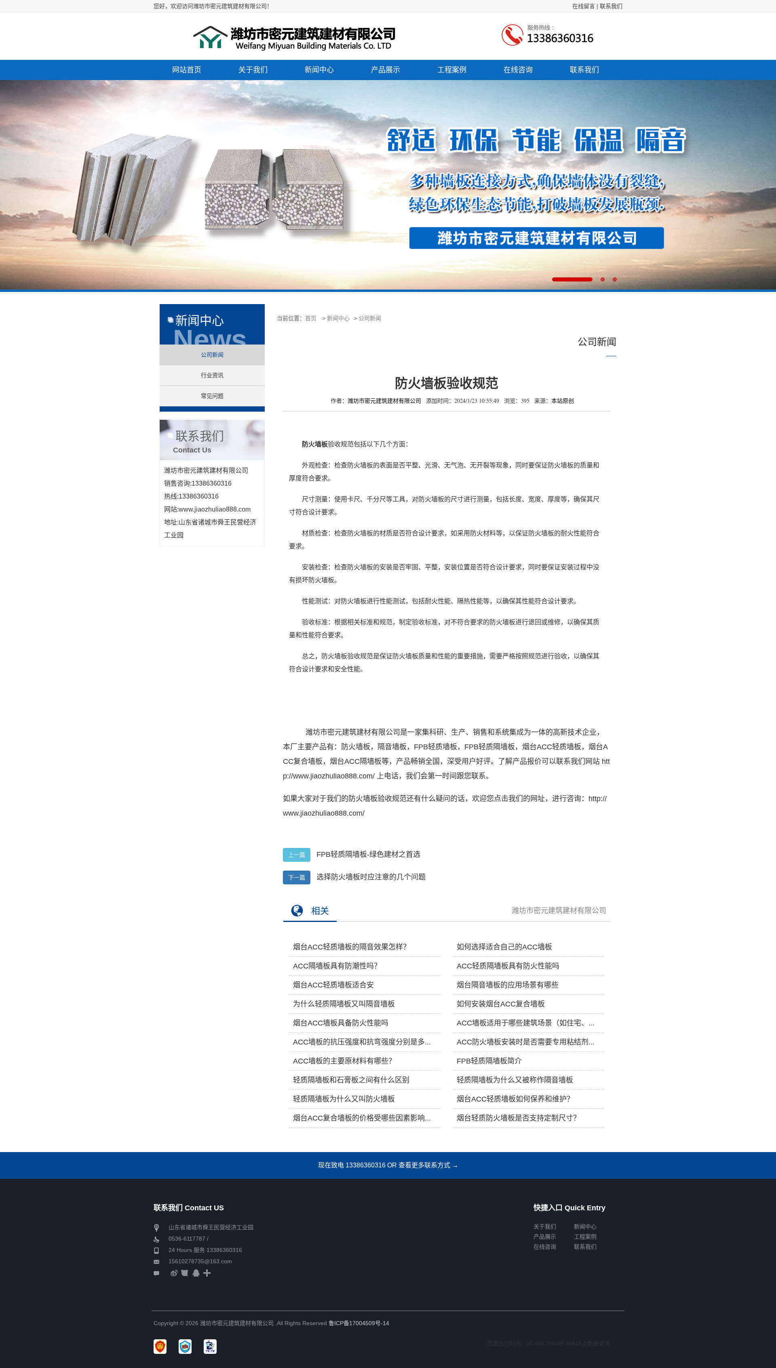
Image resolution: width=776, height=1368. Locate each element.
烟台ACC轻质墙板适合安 (333, 985)
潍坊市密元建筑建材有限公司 (559, 911)
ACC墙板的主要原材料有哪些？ (344, 1061)
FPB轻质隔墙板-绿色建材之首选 (368, 854)
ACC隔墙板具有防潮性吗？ (337, 966)
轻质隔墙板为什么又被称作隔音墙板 (515, 1080)
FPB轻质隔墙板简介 (489, 1061)
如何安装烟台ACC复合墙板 (501, 1004)
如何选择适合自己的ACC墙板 (504, 947)
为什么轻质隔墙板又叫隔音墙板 (344, 1004)
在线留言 (583, 6)
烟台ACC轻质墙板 (551, 747)
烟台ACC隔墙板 (356, 761)
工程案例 (585, 1236)
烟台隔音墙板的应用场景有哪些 (508, 985)
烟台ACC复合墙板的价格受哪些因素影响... (362, 1118)
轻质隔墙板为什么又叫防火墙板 (344, 1099)
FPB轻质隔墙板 (489, 747)
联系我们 (611, 6)
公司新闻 (369, 318)
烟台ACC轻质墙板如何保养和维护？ (515, 1099)
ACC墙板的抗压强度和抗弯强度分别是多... (362, 1042)
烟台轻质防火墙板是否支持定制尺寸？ (518, 1118)
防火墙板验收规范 (377, 799)
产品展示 (545, 1236)
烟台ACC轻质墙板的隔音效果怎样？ (351, 947)
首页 (310, 318)
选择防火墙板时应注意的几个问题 (371, 877)
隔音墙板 (392, 747)
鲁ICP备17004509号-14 (359, 1323)
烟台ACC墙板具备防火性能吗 (340, 1023)
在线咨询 (545, 1246)
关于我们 (545, 1226)
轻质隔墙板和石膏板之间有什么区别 (351, 1080)
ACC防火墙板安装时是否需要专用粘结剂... (526, 1042)
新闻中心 (338, 318)
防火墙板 (355, 747)
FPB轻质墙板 (435, 747)
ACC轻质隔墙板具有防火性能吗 (508, 966)
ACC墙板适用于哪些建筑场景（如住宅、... (526, 1023)
